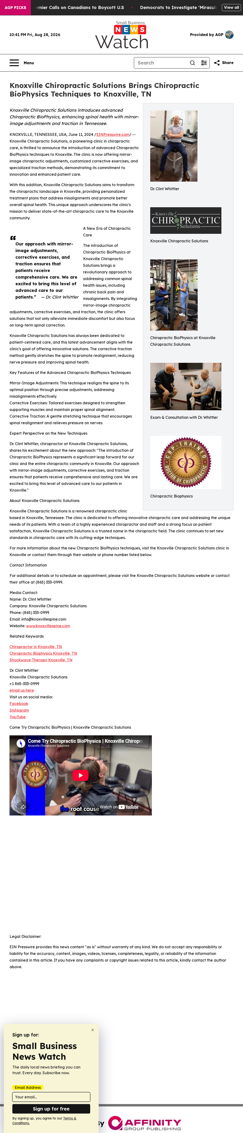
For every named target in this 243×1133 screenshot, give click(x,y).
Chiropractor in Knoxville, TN (35, 646)
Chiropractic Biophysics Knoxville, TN (43, 653)
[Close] (92, 1030)
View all (231, 7)
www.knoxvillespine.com (48, 625)
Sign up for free (51, 1109)
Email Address (28, 1087)
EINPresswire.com (112, 134)
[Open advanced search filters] (204, 62)
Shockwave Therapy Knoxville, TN (40, 660)
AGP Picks (15, 7)
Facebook (18, 703)
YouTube (17, 716)
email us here (21, 690)
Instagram (19, 710)
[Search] (192, 62)
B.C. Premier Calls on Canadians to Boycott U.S (72, 7)
